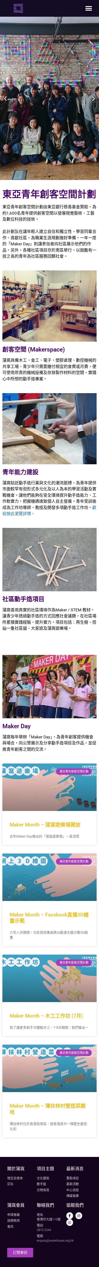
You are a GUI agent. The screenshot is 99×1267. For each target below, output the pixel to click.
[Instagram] (78, 1215)
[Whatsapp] (69, 1222)
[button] (88, 8)
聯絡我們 (45, 1205)
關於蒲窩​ (16, 1168)
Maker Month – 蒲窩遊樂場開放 (45, 825)
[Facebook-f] (69, 1215)
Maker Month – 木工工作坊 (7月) (46, 1016)
